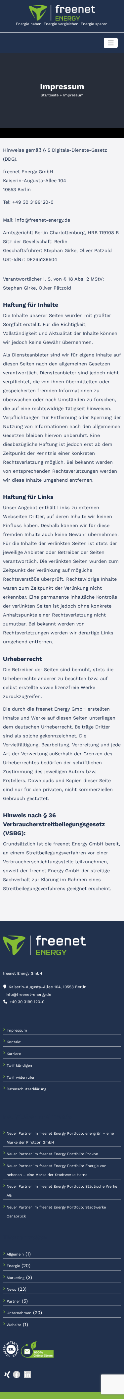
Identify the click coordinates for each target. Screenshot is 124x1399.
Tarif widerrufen (21, 1077)
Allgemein (15, 1254)
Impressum (17, 1030)
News (11, 1289)
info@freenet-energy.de (28, 994)
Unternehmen (19, 1313)
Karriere (14, 1054)
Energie (13, 1266)
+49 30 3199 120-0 (27, 1001)
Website (14, 1325)
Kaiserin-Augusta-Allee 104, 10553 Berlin (47, 987)
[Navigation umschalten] (111, 43)
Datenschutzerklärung (26, 1089)
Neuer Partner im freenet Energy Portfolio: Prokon (52, 1154)
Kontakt (14, 1042)
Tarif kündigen (19, 1065)
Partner (13, 1301)
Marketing (15, 1278)
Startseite (50, 95)
